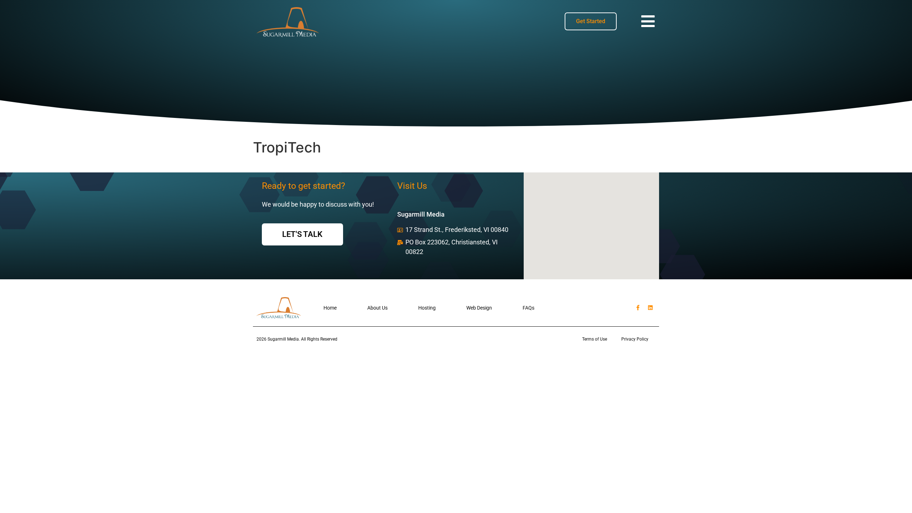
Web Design (479, 308)
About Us (377, 308)
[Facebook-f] (637, 307)
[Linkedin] (650, 307)
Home (330, 308)
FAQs (528, 308)
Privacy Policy (634, 339)
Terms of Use (594, 339)
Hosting (427, 308)
